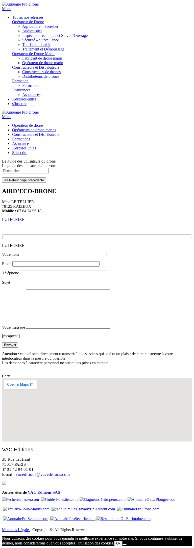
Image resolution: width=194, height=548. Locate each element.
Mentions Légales (16, 530)
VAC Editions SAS (44, 492)
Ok (118, 543)
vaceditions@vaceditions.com (43, 474)
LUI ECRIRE (13, 219)
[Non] (125, 544)
